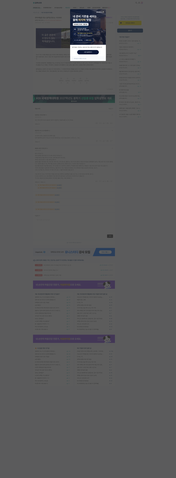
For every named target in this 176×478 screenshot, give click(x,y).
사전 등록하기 (88, 52)
